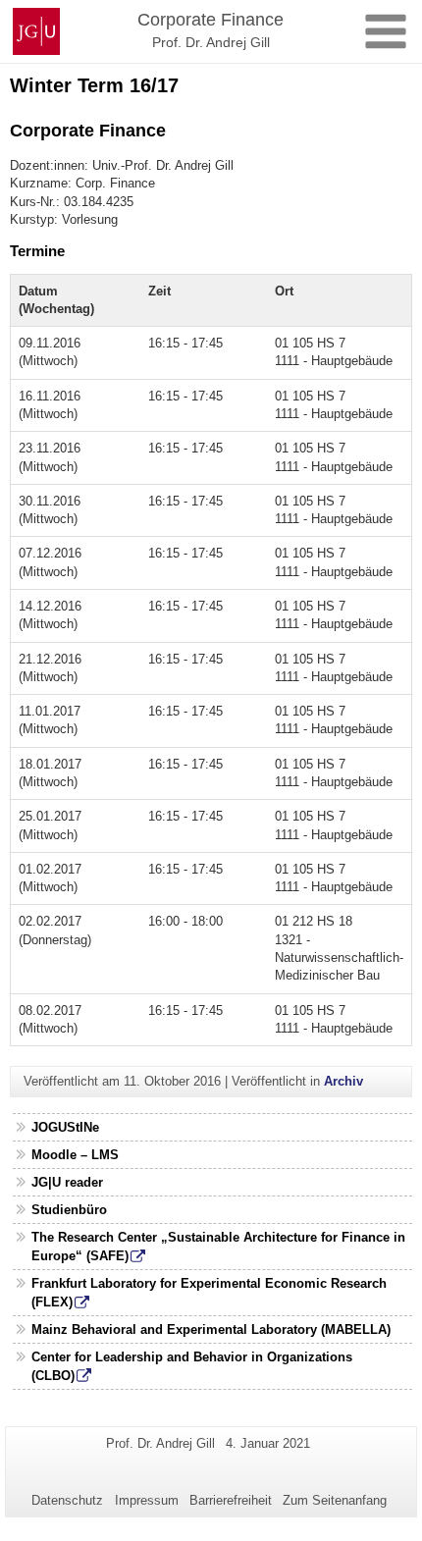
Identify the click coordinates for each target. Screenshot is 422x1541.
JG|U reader (67, 1182)
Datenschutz (67, 1500)
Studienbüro (69, 1209)
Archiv (343, 1081)
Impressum (147, 1500)
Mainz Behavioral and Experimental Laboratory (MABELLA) (211, 1329)
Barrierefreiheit (230, 1500)
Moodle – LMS (75, 1154)
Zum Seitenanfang (335, 1500)
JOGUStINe (65, 1127)
